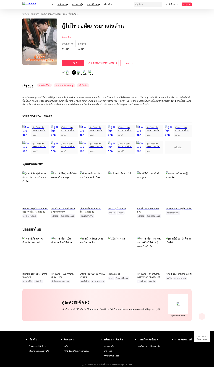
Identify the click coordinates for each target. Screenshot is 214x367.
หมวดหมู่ (77, 4)
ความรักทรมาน (98, 281)
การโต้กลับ (142, 281)
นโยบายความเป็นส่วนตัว (39, 351)
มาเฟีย (169, 278)
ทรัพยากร (108, 351)
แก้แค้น (121, 213)
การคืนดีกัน (44, 85)
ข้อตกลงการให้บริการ (37, 346)
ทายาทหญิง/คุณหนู (64, 85)
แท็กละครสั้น (109, 346)
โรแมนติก (35, 14)
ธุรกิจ (66, 346)
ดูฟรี (75, 63)
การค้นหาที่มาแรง (111, 356)
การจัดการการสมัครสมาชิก (149, 346)
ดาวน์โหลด (93, 4)
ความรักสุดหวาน (29, 216)
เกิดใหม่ (55, 216)
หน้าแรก (62, 4)
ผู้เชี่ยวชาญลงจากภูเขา (60, 281)
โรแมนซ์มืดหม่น (122, 278)
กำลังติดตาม (172, 4)
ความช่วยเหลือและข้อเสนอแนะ (76, 351)
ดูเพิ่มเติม (178, 147)
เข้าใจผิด (83, 85)
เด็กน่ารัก (38, 281)
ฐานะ (111, 278)
